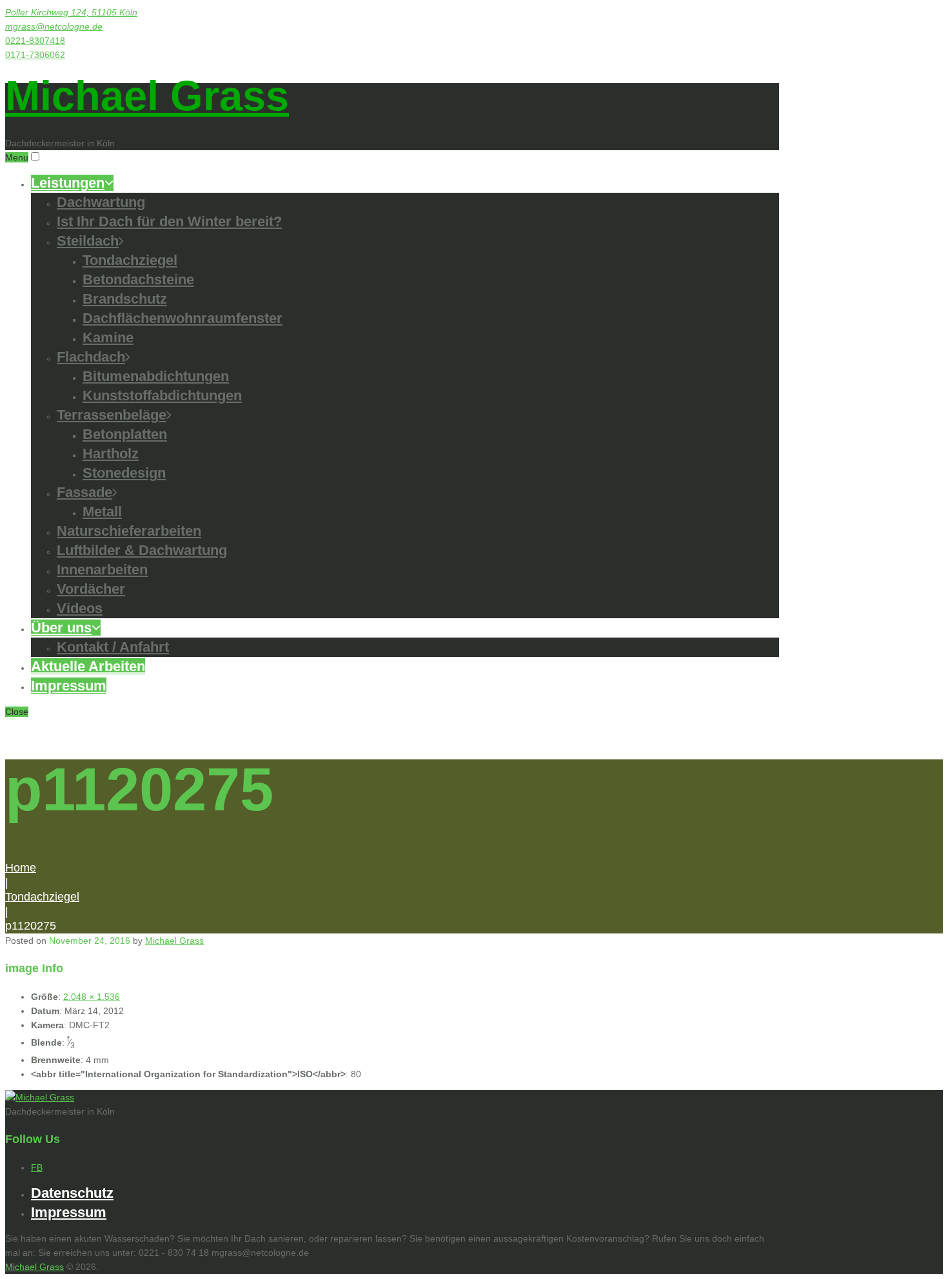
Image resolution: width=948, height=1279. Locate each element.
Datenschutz (72, 1193)
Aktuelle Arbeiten (88, 666)
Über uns (61, 628)
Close (16, 712)
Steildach (88, 241)
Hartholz (111, 453)
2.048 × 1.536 (91, 996)
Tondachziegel (130, 260)
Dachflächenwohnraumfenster (182, 318)
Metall (102, 511)
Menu (16, 157)
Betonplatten (125, 434)
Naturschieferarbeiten (129, 531)
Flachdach (91, 357)
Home (20, 867)
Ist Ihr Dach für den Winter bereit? (169, 221)
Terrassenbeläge (111, 415)
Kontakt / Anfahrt (113, 647)
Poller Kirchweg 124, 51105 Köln (71, 12)
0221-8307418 (35, 40)
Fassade (84, 492)
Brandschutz (125, 299)
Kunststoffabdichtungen (162, 395)
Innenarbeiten (102, 569)
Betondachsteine (138, 279)
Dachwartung (101, 202)
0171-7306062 (35, 55)
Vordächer (91, 589)
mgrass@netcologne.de (54, 26)
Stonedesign (124, 473)
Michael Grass (147, 95)
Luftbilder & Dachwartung (142, 550)
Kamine (108, 337)
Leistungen (67, 183)
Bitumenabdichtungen (156, 376)
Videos (80, 608)
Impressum (68, 686)
